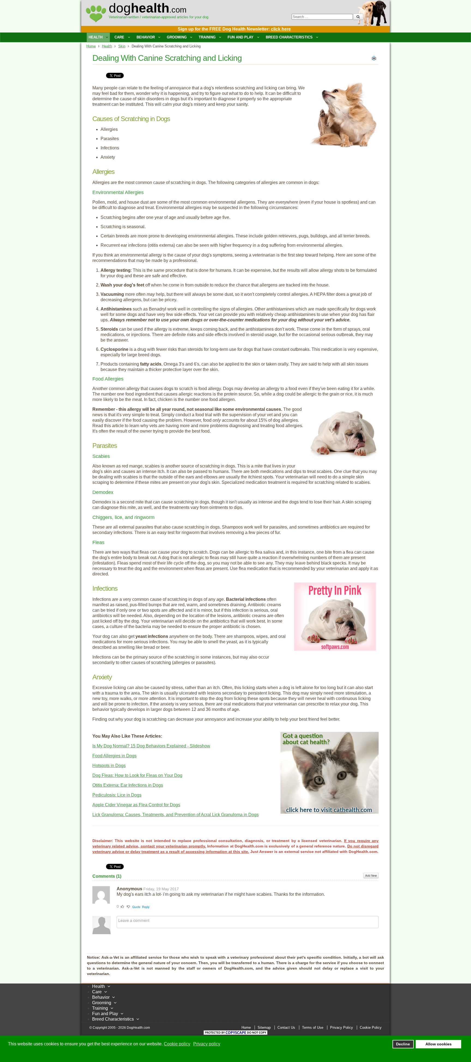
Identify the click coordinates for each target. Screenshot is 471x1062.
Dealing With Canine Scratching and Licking (167, 57)
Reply (146, 906)
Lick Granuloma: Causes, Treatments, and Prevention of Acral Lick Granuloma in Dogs (175, 814)
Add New (371, 875)
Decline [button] (403, 1044)
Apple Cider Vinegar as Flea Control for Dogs (136, 804)
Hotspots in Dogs (109, 765)
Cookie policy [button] (177, 1044)
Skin (121, 46)
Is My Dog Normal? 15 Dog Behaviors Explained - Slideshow (151, 746)
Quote (136, 906)
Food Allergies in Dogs (114, 755)
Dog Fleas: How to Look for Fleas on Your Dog (137, 775)
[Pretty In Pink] (335, 649)
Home (91, 46)
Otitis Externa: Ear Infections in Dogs (127, 785)
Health (107, 46)
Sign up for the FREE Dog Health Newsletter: (234, 29)
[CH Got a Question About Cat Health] (329, 812)
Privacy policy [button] (206, 1044)
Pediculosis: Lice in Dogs (116, 795)
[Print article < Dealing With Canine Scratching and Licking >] (374, 59)
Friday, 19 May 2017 (161, 889)
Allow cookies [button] (438, 1044)
